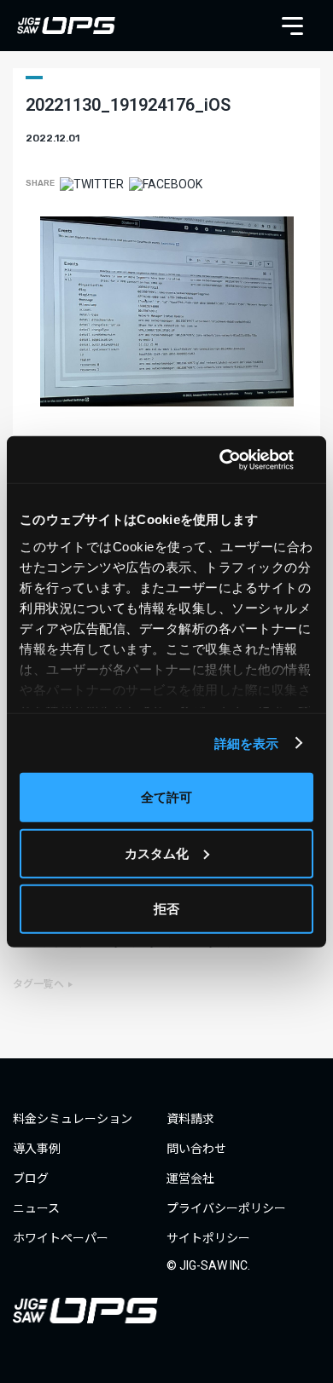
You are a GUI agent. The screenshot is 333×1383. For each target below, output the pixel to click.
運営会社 (190, 1178)
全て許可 (166, 797)
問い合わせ (196, 1148)
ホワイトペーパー (60, 1238)
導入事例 (37, 1148)
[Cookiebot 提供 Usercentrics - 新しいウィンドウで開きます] (239, 459)
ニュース (36, 1208)
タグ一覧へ (38, 984)
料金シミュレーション (72, 1119)
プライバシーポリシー (226, 1208)
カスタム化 (157, 852)
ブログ (31, 1178)
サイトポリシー (208, 1238)
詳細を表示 (246, 742)
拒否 (166, 909)
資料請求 (190, 1119)
